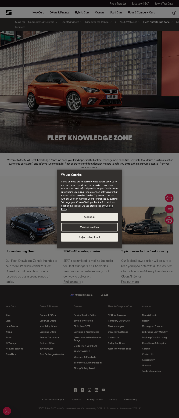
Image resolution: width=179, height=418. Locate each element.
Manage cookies (89, 227)
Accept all (89, 217)
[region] (89, 209)
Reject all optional (89, 237)
